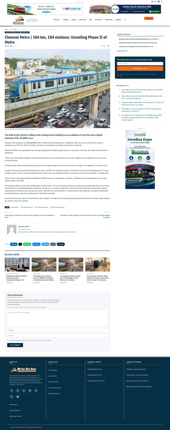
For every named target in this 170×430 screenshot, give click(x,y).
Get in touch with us (15, 416)
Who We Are (13, 404)
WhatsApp (27, 244)
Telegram (45, 244)
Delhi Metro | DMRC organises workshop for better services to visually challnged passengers (85, 216)
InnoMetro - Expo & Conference (136, 369)
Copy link (60, 244)
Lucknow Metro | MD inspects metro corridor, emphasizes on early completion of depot (30, 216)
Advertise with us (14, 410)
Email (53, 244)
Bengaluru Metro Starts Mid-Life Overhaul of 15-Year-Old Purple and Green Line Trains (143, 103)
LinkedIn (13, 244)
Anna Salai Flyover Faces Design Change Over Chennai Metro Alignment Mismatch (142, 91)
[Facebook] (162, 1)
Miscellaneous (25, 32)
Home (6, 29)
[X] (36, 390)
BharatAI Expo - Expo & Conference (137, 381)
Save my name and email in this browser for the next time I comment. (30, 340)
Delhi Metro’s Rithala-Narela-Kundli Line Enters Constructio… (138, 43)
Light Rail (16, 32)
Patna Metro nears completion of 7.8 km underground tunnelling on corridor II (141, 110)
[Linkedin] (24, 390)
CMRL (49, 186)
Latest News (13, 29)
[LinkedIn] (152, 1)
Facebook (36, 244)
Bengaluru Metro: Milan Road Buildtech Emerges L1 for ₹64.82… (139, 39)
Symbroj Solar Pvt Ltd (94, 375)
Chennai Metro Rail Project (57, 207)
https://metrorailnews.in (24, 229)
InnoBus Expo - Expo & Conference (137, 375)
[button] (125, 19)
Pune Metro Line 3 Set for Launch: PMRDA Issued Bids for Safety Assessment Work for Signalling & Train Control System (142, 117)
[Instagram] (18, 390)
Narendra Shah (8, 46)
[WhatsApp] (11, 397)
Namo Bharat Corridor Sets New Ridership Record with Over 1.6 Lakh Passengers (142, 97)
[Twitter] (155, 1)
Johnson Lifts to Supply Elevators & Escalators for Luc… (136, 46)
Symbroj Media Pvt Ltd (94, 369)
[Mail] (30, 390)
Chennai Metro (14, 207)
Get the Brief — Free (140, 68)
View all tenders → (122, 51)
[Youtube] (159, 1)
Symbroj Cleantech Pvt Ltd (95, 381)
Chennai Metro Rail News (41, 207)
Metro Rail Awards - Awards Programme (139, 386)
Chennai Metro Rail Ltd (27, 207)
